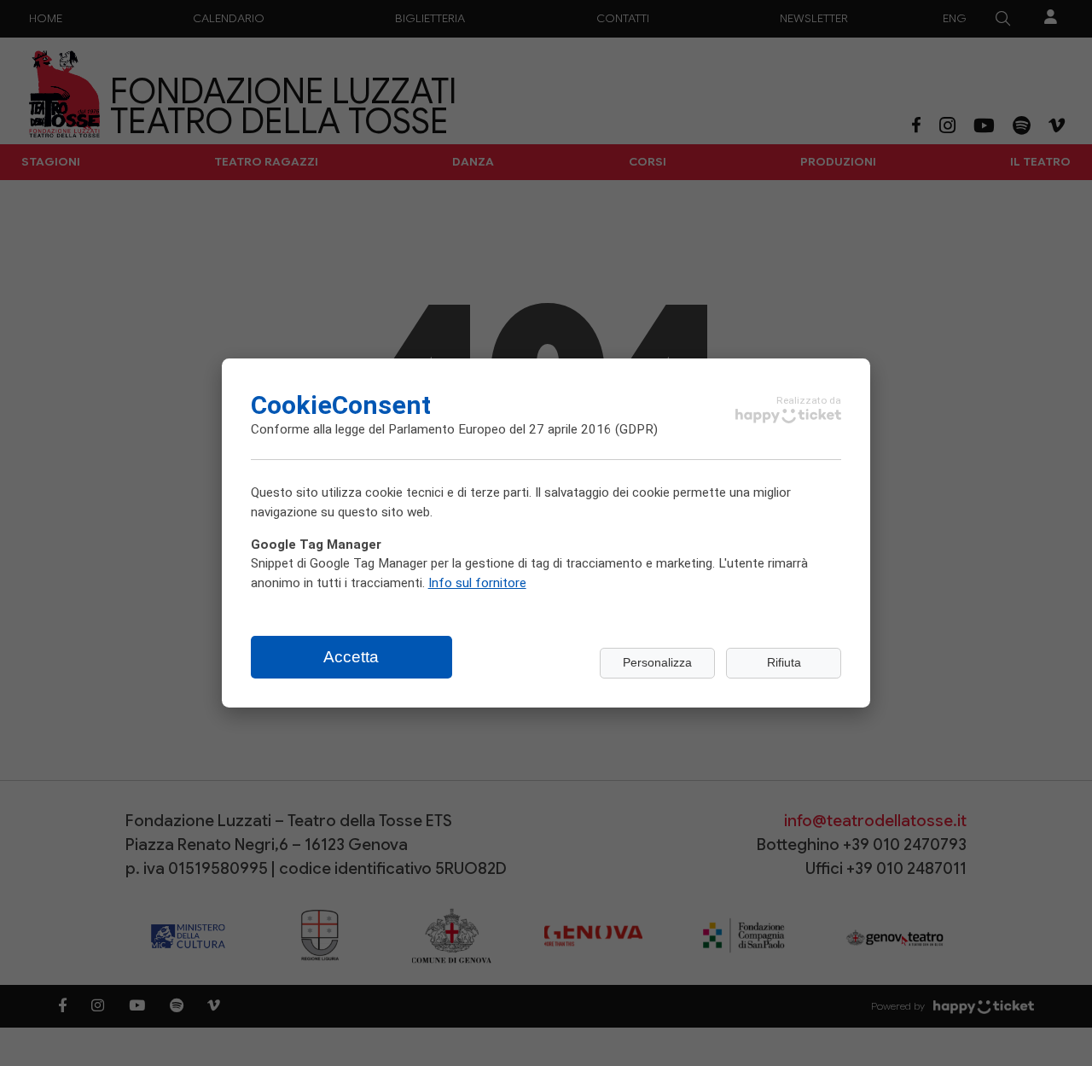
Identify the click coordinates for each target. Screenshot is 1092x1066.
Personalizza (657, 662)
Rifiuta (784, 662)
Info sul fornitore (477, 582)
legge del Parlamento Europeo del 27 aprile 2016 (473, 428)
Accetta (351, 657)
